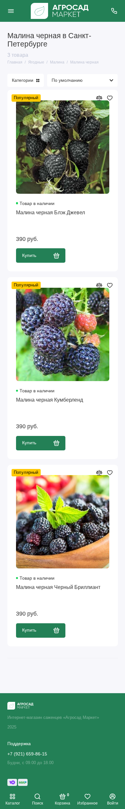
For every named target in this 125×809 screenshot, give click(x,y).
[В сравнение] (99, 98)
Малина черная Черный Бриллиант (58, 587)
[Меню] (11, 11)
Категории (22, 80)
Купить (29, 255)
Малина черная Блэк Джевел (50, 212)
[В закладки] (109, 98)
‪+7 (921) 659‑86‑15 (27, 754)
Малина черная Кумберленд (49, 400)
